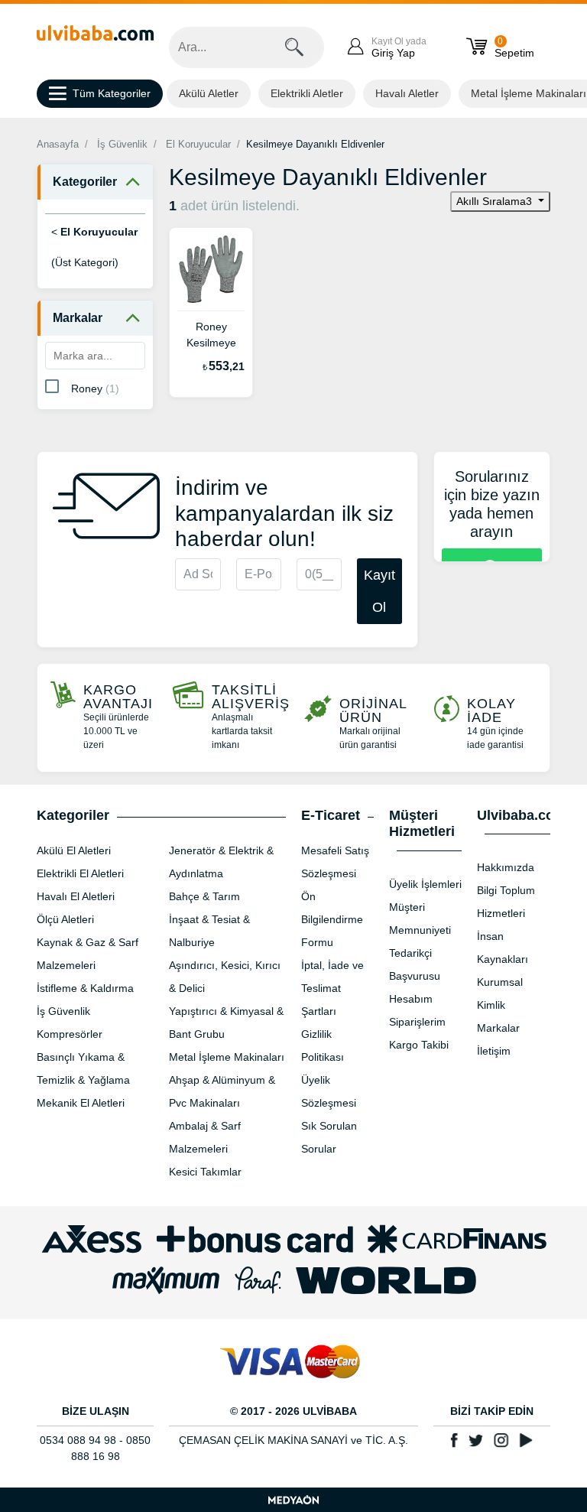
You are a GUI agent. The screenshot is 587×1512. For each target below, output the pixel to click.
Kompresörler (69, 1034)
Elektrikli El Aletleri (80, 873)
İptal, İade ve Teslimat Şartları (332, 988)
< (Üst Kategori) (94, 247)
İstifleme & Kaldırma (85, 988)
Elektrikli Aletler (307, 93)
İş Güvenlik (122, 144)
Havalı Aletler (407, 93)
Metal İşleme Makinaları (226, 1057)
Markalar (77, 317)
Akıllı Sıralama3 (495, 201)
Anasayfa (58, 144)
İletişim (494, 1051)
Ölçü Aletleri (65, 919)
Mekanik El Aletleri (81, 1103)
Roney (95, 388)
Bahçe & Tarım (204, 896)
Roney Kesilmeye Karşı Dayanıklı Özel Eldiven (211, 336)
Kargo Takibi (419, 1045)
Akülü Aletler (208, 93)
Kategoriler (85, 181)
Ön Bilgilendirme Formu (332, 919)
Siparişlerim (417, 1022)
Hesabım (411, 999)
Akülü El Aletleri (74, 850)
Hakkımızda (505, 867)
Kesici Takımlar (205, 1172)
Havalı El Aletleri (76, 896)
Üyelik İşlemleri (425, 884)
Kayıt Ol (379, 591)
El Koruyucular (198, 144)
